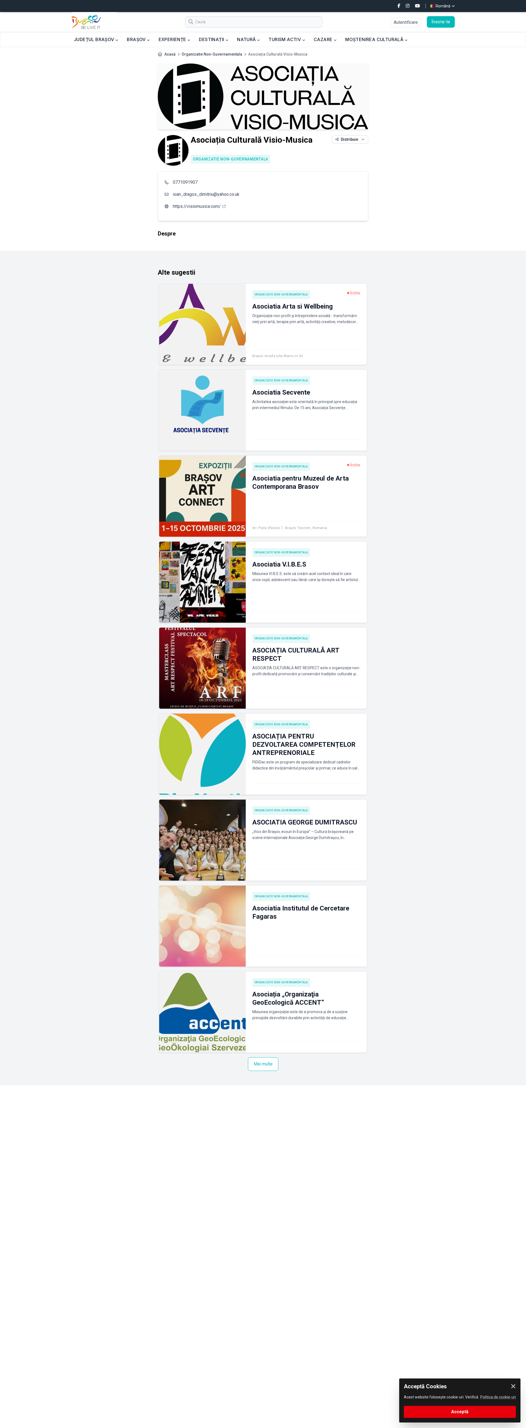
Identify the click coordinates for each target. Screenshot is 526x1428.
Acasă (170, 54)
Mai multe (263, 1064)
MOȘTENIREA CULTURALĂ (374, 39)
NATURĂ (247, 39)
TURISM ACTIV (285, 39)
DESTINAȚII (212, 39)
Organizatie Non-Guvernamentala (212, 54)
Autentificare (406, 22)
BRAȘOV (137, 39)
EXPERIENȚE (173, 39)
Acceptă (459, 1411)
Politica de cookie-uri (498, 1397)
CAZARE (324, 39)
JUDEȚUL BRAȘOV (94, 39)
